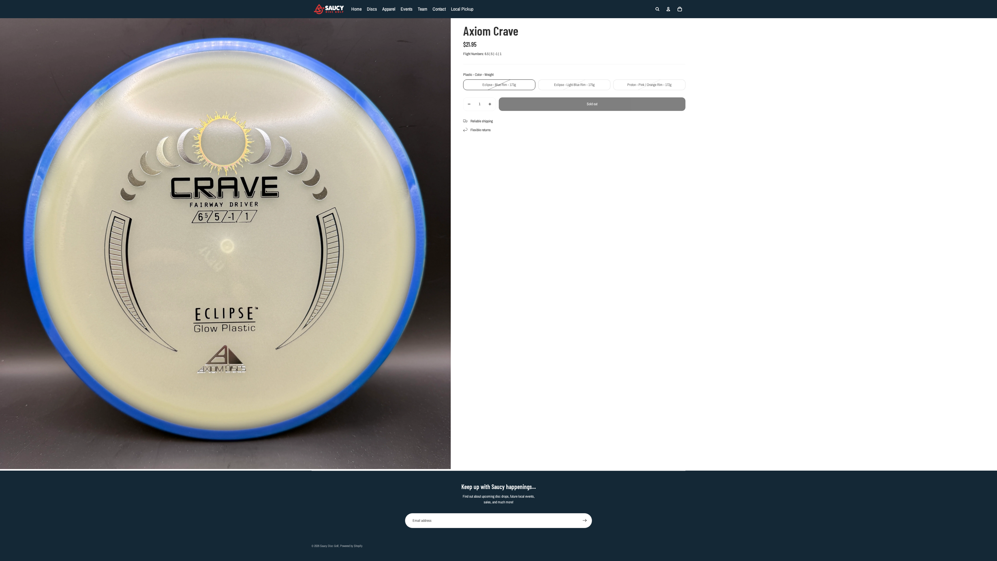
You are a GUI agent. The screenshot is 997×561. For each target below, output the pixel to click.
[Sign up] (585, 520)
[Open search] (657, 9)
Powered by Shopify (351, 546)
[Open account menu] (668, 9)
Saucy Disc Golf (329, 546)
